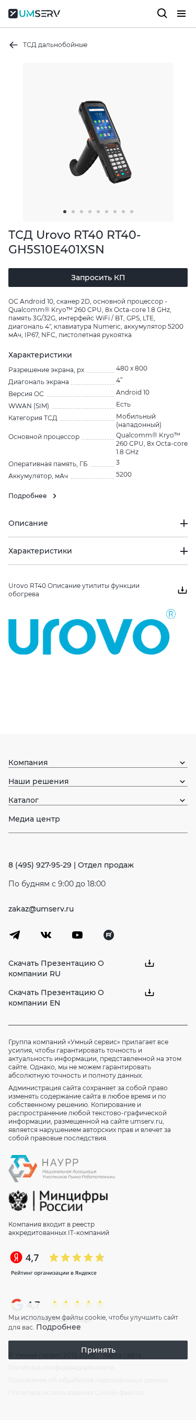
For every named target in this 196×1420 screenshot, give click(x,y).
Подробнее (58, 1327)
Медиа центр (34, 819)
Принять (98, 1350)
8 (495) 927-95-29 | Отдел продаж (71, 865)
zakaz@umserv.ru (41, 909)
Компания (28, 762)
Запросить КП (98, 277)
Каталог (23, 800)
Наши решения (38, 781)
